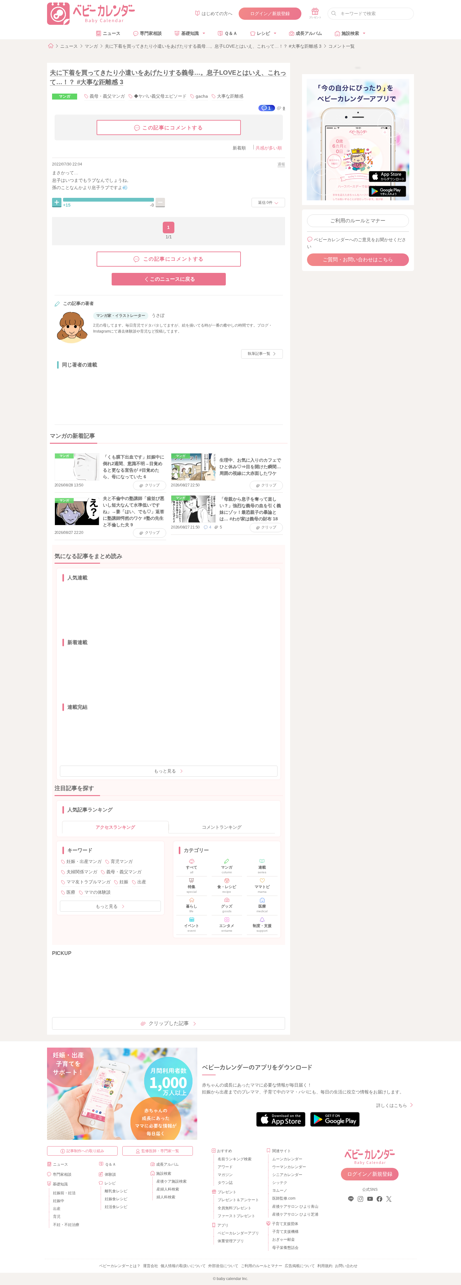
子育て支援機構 (285, 1231)
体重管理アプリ (231, 1241)
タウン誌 (225, 1182)
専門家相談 (151, 33)
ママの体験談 (97, 892)
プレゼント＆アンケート (238, 1200)
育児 (57, 1216)
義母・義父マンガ (107, 96)
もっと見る (165, 770)
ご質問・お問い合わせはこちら (358, 259)
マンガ (91, 46)
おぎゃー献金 (283, 1239)
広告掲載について (300, 1266)
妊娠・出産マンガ (84, 861)
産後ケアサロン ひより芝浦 (294, 1214)
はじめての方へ (217, 13)
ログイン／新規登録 (270, 13)
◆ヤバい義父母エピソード (160, 96)
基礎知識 (190, 33)
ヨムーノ (279, 1190)
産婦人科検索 (167, 1189)
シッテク (279, 1182)
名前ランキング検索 (235, 1159)
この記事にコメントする (172, 127)
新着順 (239, 147)
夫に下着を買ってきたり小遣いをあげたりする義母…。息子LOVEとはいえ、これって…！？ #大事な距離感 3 (213, 46)
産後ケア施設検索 (171, 1181)
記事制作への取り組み (85, 1151)
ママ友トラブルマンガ (88, 881)
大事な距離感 (230, 96)
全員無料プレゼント (235, 1208)
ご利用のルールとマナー (357, 220)
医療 (70, 892)
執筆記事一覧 (259, 353)
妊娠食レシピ (116, 1199)
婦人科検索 (165, 1197)
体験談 (110, 1174)
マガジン (225, 1175)
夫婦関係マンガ (81, 871)
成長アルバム (309, 33)
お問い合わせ (346, 1266)
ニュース (111, 33)
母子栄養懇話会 (285, 1247)
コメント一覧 (341, 46)
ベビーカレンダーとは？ (119, 1266)
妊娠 (123, 881)
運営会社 (150, 1266)
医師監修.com (283, 1198)
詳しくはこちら (391, 1105)
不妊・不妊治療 (66, 1225)
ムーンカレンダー (287, 1159)
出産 (141, 881)
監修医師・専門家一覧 (160, 1151)
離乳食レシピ (116, 1191)
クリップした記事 (169, 1023)
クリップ (152, 485)
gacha (202, 96)
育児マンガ (122, 861)
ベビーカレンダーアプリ (238, 1233)
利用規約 (324, 1266)
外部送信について (223, 1266)
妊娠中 (58, 1201)
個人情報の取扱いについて (183, 1266)
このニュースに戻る (172, 279)
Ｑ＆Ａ (231, 33)
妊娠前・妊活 (64, 1193)
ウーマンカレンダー (289, 1167)
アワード (225, 1167)
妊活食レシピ (116, 1207)
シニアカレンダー (287, 1175)
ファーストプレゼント (236, 1216)
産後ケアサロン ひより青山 (294, 1206)
